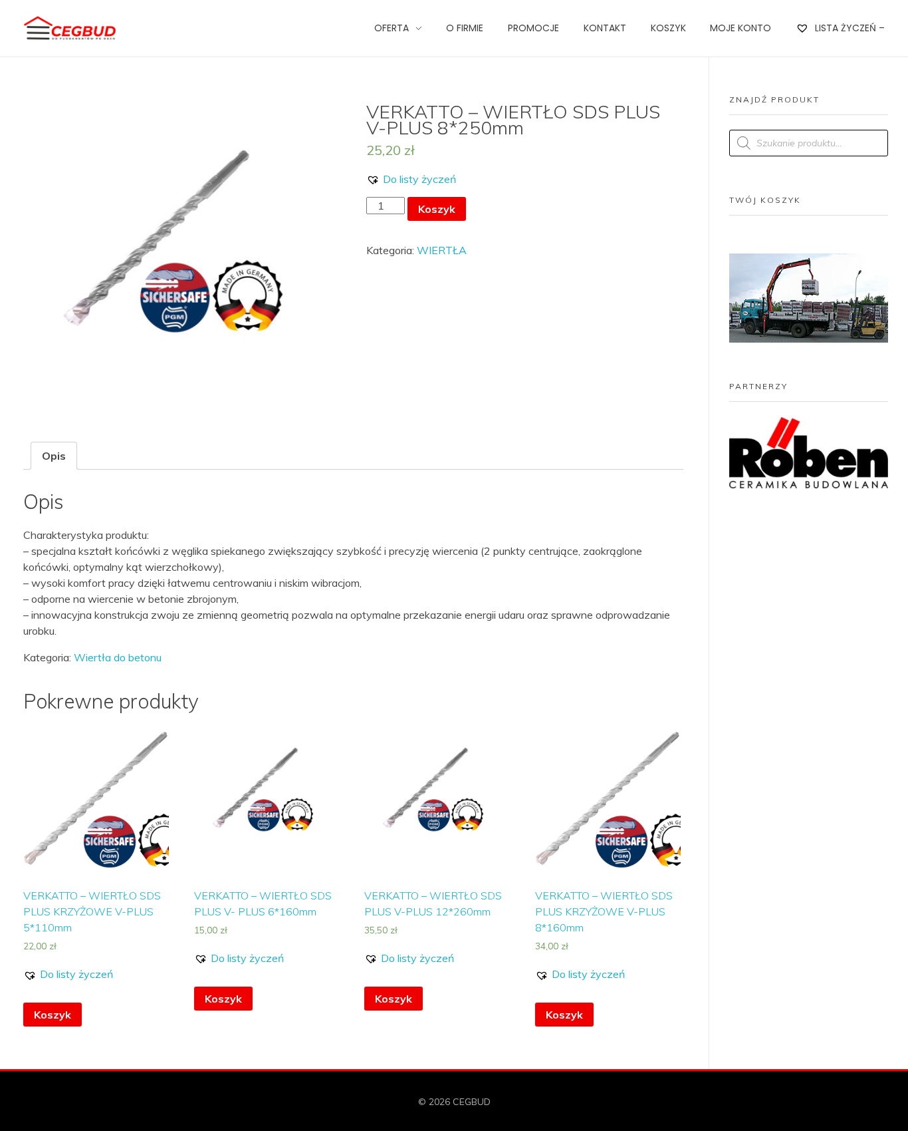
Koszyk (436, 209)
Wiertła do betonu (118, 657)
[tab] (54, 456)
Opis (54, 455)
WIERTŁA (442, 250)
